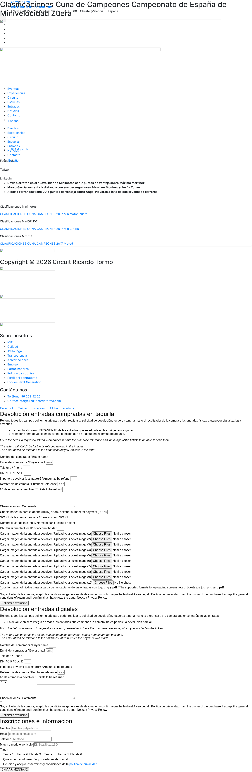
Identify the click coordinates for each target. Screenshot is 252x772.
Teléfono (5, 739)
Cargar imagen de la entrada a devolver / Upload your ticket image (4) (45, 550)
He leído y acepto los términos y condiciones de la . (50, 764)
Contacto (13, 115)
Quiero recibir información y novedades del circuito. (36, 759)
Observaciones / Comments (18, 506)
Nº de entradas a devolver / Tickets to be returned (32, 677)
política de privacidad (83, 764)
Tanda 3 (35, 754)
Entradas (13, 106)
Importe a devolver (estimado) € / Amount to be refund (35, 478)
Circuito (12, 97)
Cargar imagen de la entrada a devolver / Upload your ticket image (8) (45, 571)
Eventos (13, 88)
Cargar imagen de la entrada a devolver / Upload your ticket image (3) (45, 544)
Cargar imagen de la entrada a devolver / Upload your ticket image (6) (45, 560)
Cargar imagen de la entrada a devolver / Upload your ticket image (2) (45, 539)
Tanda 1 (8, 754)
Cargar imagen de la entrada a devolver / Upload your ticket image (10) (46, 582)
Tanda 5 (63, 754)
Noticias (13, 111)
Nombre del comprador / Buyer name (24, 456)
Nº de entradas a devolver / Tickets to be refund (31, 489)
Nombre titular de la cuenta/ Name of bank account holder (37, 522)
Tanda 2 (22, 754)
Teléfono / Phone (11, 467)
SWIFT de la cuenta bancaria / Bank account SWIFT (34, 517)
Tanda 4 (49, 754)
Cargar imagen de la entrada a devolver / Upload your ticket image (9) (45, 577)
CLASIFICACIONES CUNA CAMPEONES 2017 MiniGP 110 (39, 229)
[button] (3, 19)
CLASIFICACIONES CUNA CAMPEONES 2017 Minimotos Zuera (43, 214)
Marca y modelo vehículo (16, 744)
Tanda (4, 749)
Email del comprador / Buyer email (22, 462)
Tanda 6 (76, 754)
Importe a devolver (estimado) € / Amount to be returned (36, 666)
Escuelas (13, 102)
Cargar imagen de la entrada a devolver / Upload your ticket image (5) (45, 555)
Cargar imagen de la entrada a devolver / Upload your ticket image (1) (45, 533)
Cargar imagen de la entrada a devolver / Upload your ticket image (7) (45, 566)
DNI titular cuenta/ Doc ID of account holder (28, 528)
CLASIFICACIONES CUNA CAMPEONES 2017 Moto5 (36, 243)
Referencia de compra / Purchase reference (28, 484)
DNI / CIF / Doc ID (11, 473)
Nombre (5, 728)
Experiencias (16, 93)
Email (4, 733)
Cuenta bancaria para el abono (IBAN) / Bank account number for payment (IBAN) (53, 511)
